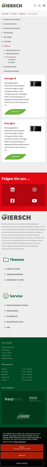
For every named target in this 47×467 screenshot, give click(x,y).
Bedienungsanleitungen (17, 305)
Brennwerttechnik (15, 280)
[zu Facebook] (13, 200)
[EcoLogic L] (35, 129)
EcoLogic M (10, 78)
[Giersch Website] (12, 5)
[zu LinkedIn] (13, 189)
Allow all (22, 455)
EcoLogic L (9, 123)
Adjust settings (21, 463)
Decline (22, 447)
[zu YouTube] (34, 200)
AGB (8, 327)
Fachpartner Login (15, 322)
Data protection (20, 442)
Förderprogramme (15, 274)
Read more (15, 112)
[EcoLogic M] (35, 84)
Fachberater (12, 316)
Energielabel (12, 311)
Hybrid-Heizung (13, 269)
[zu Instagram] (34, 189)
